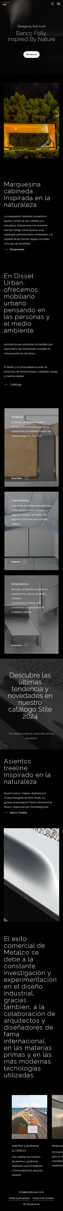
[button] (58, 3)
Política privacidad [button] (19, 1198)
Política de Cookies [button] (43, 1198)
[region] (31, 1136)
